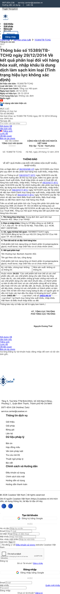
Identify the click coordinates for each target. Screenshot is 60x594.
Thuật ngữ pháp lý (14, 459)
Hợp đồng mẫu (13, 447)
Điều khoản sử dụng (15, 472)
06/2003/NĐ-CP (26, 169)
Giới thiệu (10, 422)
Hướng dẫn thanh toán (16, 484)
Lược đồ (4, 133)
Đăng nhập (38, 563)
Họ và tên (4, 528)
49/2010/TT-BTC (50, 182)
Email (2, 531)
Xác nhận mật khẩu (9, 539)
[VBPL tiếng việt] (1, 100)
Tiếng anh (7, 131)
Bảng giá (10, 429)
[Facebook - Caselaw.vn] (3, 506)
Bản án (9, 443)
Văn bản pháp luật (22, 40)
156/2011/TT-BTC (20, 190)
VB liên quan (6, 136)
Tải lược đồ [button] (5, 121)
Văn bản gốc (6, 128)
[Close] (0, 513)
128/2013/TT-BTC (27, 175)
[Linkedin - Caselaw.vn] (10, 506)
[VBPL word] (1, 106)
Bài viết (7, 31)
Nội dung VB (6, 126)
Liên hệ (29, 5)
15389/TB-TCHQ (43, 40)
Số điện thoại (6, 534)
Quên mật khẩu (52, 585)
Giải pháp (10, 425)
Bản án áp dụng (7, 138)
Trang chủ (5, 40)
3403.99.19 (45, 295)
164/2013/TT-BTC (25, 195)
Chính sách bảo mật (15, 476)
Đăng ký (39, 593)
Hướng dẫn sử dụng (11, 5)
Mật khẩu (4, 536)
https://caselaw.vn (40, 498)
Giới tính (4, 542)
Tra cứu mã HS (13, 455)
